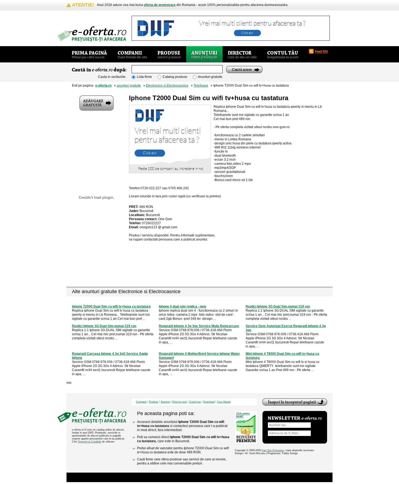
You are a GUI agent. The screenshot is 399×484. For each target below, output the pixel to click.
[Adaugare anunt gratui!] (96, 103)
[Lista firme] (132, 54)
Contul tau (195, 402)
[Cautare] (244, 69)
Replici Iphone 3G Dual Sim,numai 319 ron (278, 306)
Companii (141, 402)
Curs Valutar (224, 402)
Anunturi (165, 402)
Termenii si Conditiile (89, 441)
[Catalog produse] (169, 54)
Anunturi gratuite (210, 77)
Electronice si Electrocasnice (167, 85)
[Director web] (242, 54)
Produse (153, 402)
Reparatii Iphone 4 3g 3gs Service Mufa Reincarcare (199, 326)
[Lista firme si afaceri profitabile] (91, 34)
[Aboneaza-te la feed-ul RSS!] (320, 51)
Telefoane (201, 85)
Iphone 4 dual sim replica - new (182, 306)
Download (208, 402)
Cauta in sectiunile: (112, 77)
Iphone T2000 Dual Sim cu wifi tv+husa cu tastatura (111, 306)
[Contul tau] (282, 54)
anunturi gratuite (129, 85)
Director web (179, 402)
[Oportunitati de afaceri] (89, 54)
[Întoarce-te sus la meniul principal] (294, 402)
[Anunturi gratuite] (204, 54)
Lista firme (144, 77)
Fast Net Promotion (273, 450)
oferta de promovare (160, 5)
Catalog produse (175, 77)
